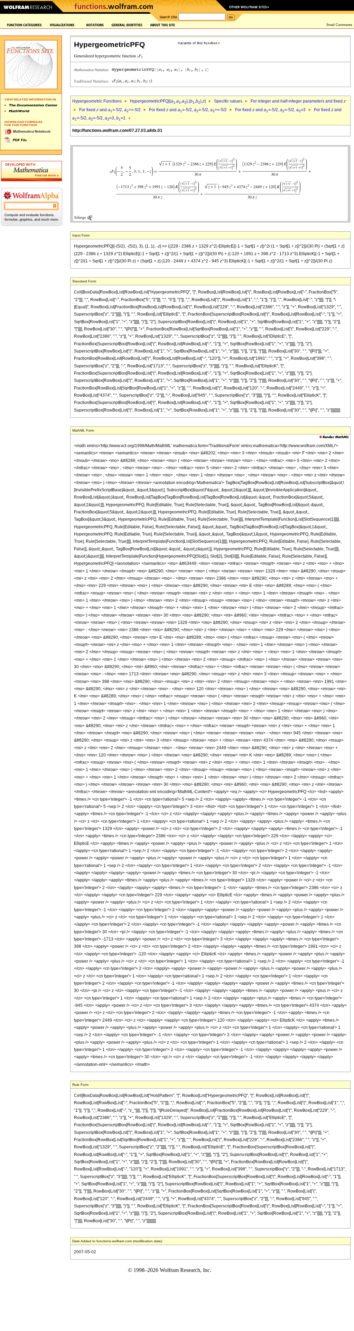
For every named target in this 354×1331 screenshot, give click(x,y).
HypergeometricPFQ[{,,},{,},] (168, 101)
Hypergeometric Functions (97, 101)
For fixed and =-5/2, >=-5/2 (110, 109)
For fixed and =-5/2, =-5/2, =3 (270, 109)
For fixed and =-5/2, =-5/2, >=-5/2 (188, 109)
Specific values (228, 101)
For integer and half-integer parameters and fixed (298, 101)
